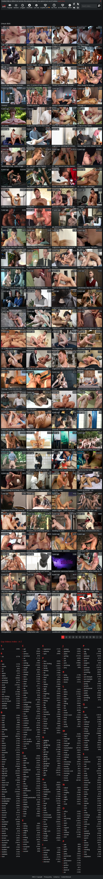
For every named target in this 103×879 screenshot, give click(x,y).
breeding (11, 829)
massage (72, 743)
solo (92, 826)
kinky (72, 675)
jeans (72, 654)
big (11, 766)
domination (31, 791)
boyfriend (11, 822)
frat (52, 717)
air (11, 669)
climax (31, 686)
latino (72, 694)
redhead (92, 722)
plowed (92, 658)
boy (11, 819)
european (31, 847)
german (52, 752)
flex (52, 703)
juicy (72, 667)
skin (92, 796)
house (52, 826)
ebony (31, 828)
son (92, 829)
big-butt (11, 769)
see (92, 764)
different (31, 777)
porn (92, 665)
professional (92, 688)
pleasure (92, 656)
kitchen (72, 680)
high (52, 808)
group (52, 770)
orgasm (72, 828)
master (72, 746)
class (31, 677)
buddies (11, 849)
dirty (31, 784)
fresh (52, 721)
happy (52, 794)
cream (31, 725)
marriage (72, 739)
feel (52, 680)
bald (11, 725)
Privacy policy (48, 877)
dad (31, 756)
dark (31, 760)
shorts (92, 785)
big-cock (11, 771)
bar (11, 732)
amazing (11, 680)
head (52, 803)
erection (31, 842)
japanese (72, 651)
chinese (31, 672)
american (11, 683)
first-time (52, 698)
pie (72, 872)
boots (11, 808)
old (72, 816)
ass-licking (11, 699)
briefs (11, 831)
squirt (92, 847)
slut (92, 810)
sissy (92, 792)
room (92, 743)
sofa (92, 822)
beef (11, 757)
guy (52, 773)
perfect (72, 865)
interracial (52, 859)
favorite (52, 675)
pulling (92, 695)
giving (52, 756)
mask (72, 741)
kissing (72, 677)
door (31, 793)
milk (72, 759)
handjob (52, 789)
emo (31, 835)
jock (72, 663)
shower (92, 789)
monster (72, 769)
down (31, 800)
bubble (11, 845)
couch (31, 716)
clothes (31, 693)
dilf (31, 781)
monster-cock (72, 771)
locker (72, 713)
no (72, 802)
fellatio (52, 684)
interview (52, 862)
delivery (31, 772)
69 (11, 657)
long (72, 717)
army (11, 689)
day (31, 765)
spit (92, 840)
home (52, 813)
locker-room (72, 715)
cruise (31, 732)
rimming (92, 733)
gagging (52, 740)
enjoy (31, 840)
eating (31, 826)
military (72, 757)
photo (72, 867)
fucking (52, 728)
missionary (72, 762)
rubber (92, 747)
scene (92, 757)
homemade (52, 815)
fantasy (52, 670)
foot (52, 710)
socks (92, 819)
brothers (11, 836)
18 (11, 649)
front (52, 726)
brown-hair (11, 840)
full (52, 730)
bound (11, 815)
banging (11, 729)
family (52, 668)
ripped (92, 736)
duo (31, 816)
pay (72, 858)
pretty (92, 684)
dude (31, 814)
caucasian (31, 665)
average (11, 708)
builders (11, 852)
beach (11, 746)
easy (31, 823)
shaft (92, 776)
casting (31, 663)
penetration (72, 861)
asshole (11, 703)
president (92, 681)
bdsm (11, 743)
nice (72, 795)
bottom (11, 813)
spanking (92, 833)
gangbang (52, 745)
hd (52, 801)
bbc (11, 741)
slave (92, 801)
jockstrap (72, 665)
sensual (92, 769)
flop (52, 707)
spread (92, 845)
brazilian (11, 824)
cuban (31, 734)
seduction (92, 762)
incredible (52, 850)
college (31, 704)
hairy (52, 785)
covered (31, 721)
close (31, 691)
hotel (52, 824)
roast (92, 738)
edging (31, 830)
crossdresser (31, 730)
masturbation (72, 748)
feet (52, 682)
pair (72, 844)
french (52, 719)
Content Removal (66, 877)
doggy (31, 788)
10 (93, 637)
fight (52, 689)
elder (31, 833)
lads (72, 689)
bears (11, 750)
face (52, 661)
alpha (11, 676)
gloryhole (52, 759)
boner (11, 806)
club (31, 695)
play (92, 654)
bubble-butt (11, 847)
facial (52, 666)
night (72, 797)
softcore (92, 824)
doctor (31, 786)
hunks (52, 838)
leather (72, 699)
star (92, 852)
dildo (31, 779)
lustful (72, 726)
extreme (52, 651)
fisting (52, 700)
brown (11, 838)
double (31, 795)
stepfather (92, 856)
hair (52, 782)
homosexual (52, 817)
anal (11, 685)
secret (92, 759)
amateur (11, 678)
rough (92, 745)
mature (72, 750)
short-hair (92, 782)
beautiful (11, 752)
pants (72, 849)
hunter (52, 840)
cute (31, 746)
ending (31, 837)
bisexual (11, 776)
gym (52, 775)
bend (11, 762)
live (72, 708)
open (72, 823)
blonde (11, 789)
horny (52, 819)
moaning (72, 764)
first (52, 696)
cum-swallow (31, 741)
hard (52, 796)
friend (52, 724)
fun (52, 733)
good (52, 761)
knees (72, 682)
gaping (52, 747)
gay (52, 750)
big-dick (11, 773)
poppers (92, 663)
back (11, 718)
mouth (72, 776)
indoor (52, 852)
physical (72, 870)
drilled (31, 804)
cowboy (31, 723)
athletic (11, 706)
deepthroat (31, 770)
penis (72, 863)
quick (92, 707)
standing (92, 849)
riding (92, 729)
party (72, 854)
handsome (52, 792)
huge (52, 829)
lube (72, 722)
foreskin (52, 712)
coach (31, 697)
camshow (31, 656)
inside (52, 855)
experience (52, 649)
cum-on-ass (31, 739)
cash (31, 661)
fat (52, 673)
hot (52, 822)
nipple (72, 799)
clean (31, 681)
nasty (72, 790)
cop (31, 714)
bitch (11, 778)
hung (52, 833)
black (11, 780)
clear (31, 684)
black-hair (11, 785)
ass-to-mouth (11, 701)
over (72, 837)
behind (11, 759)
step (92, 854)
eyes (52, 654)
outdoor (72, 832)
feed (52, 677)
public (92, 693)
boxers (11, 817)
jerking (72, 656)
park (72, 851)
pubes (92, 691)
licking (72, 703)
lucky (72, 724)
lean (72, 696)
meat (72, 752)
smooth (92, 817)
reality (92, 717)
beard (11, 748)
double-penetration (31, 797)
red (92, 719)
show (92, 787)
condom (31, 711)
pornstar (92, 667)
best (11, 764)
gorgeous (52, 763)
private (92, 686)
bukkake (11, 854)
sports (92, 843)
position (92, 670)
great (52, 768)
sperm (92, 838)
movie (72, 778)
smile (92, 813)
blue (11, 794)
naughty (72, 792)
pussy (92, 700)
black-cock (11, 782)
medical (72, 755)
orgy (72, 830)
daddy (31, 758)
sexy (92, 773)
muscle (72, 780)
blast (11, 787)
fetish (52, 687)
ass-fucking (11, 696)
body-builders (11, 799)
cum (31, 737)
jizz (72, 658)
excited (31, 851)
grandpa (52, 766)
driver (31, 809)
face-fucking (52, 663)
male (72, 734)
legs (72, 701)
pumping (92, 697)
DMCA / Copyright (37, 877)
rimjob (92, 731)
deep (31, 767)
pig (92, 651)
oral (72, 825)
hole (52, 810)
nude (72, 804)
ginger (52, 754)
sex (92, 771)
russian (92, 750)
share (92, 778)
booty (11, 810)
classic (31, 679)
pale (72, 847)
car (31, 658)
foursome (52, 714)
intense (52, 857)
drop (31, 811)
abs (11, 664)
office (72, 811)
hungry (52, 836)
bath (11, 739)
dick (31, 774)
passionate (72, 856)
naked (72, 788)
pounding (92, 672)
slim (92, 806)
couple (31, 718)
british (11, 833)
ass (11, 694)
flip (52, 705)
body (11, 796)
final (52, 691)
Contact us (56, 877)
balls (11, 727)
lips (72, 706)
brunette (11, 843)
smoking (92, 815)
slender (92, 803)
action (11, 666)
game (52, 743)
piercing (92, 649)
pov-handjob (92, 679)
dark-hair (31, 763)
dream (31, 802)
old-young (72, 818)
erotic (31, 844)
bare (11, 734)
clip (31, 688)
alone (11, 673)
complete (31, 709)
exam (31, 849)
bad (11, 720)
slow (92, 808)
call (31, 649)
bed (11, 755)
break (11, 826)
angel (11, 687)
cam (31, 651)
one (72, 821)
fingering (52, 693)
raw (92, 715)
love (72, 719)
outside (72, 835)
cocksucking (31, 702)
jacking (72, 649)
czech (31, 748)
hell (52, 806)
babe (11, 715)
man (72, 736)
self (92, 766)
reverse (92, 726)
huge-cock (52, 831)
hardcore (52, 799)
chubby (31, 674)
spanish (92, 831)
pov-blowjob (92, 677)
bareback (11, 736)
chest (31, 670)
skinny (92, 799)
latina (72, 692)
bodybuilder (11, 801)
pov (92, 674)
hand (52, 787)
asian (11, 692)
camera (31, 654)
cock (31, 700)
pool (92, 661)
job (72, 661)
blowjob (11, 792)
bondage (11, 803)
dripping (31, 807)
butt (11, 856)
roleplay (92, 740)
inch (52, 848)
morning (72, 773)
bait (11, 722)
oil (72, 814)
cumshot (31, 744)
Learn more (61, 1)
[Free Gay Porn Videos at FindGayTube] (4, 6)
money (72, 766)
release (92, 724)
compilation (31, 707)
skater (92, 794)
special (92, 836)
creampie (31, 728)
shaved (92, 780)
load (72, 710)
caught (31, 667)
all (11, 671)
